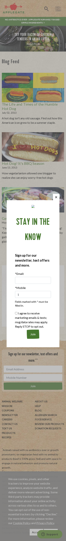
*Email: (19, 273)
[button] (56, 197)
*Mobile (20, 287)
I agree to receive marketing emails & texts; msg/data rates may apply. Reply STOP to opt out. (31, 319)
